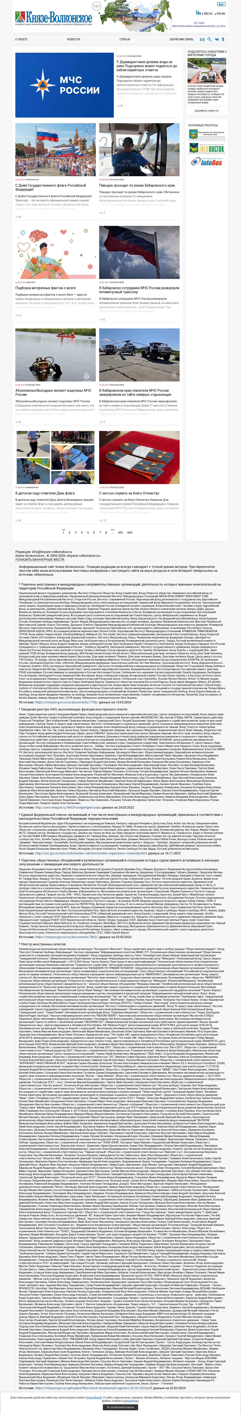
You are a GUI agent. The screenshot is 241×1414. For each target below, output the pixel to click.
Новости (73, 39)
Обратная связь (182, 39)
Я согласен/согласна (120, 1407)
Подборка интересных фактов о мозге (45, 288)
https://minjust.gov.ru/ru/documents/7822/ (66, 937)
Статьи (125, 39)
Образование (32, 180)
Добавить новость (207, 110)
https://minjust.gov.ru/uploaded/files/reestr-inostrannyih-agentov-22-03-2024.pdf (93, 1388)
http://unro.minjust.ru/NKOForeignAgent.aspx (68, 807)
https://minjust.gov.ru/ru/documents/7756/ (66, 702)
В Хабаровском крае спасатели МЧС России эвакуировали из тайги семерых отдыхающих (135, 393)
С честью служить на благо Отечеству (129, 493)
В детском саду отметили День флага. (45, 493)
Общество (30, 282)
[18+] (53, 18)
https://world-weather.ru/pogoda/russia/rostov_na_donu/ (199, 26)
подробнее (94, 1397)
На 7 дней (199, 23)
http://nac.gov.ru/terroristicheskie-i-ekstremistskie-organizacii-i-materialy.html (91, 853)
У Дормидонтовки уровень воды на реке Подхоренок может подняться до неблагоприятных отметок (147, 66)
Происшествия (134, 56)
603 (120, 532)
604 (129, 532)
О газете (21, 39)
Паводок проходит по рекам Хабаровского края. (137, 185)
